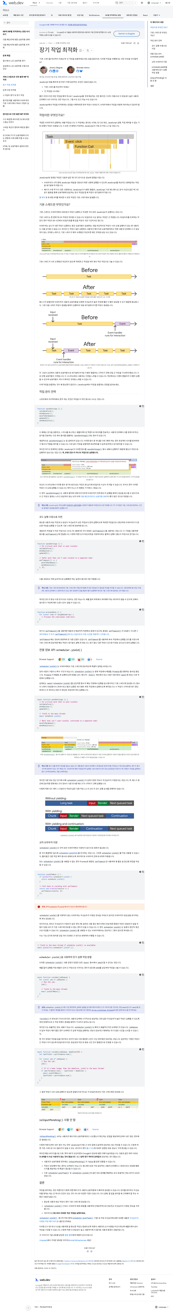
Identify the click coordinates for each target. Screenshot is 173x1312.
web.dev (42, 43)
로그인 (167, 3)
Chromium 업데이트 (137, 1287)
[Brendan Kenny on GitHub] (77, 72)
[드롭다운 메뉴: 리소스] (40, 2)
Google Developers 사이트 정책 (67, 1264)
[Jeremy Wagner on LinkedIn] (54, 72)
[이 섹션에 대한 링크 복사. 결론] (46, 1183)
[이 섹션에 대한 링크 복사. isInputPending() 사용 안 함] (78, 1120)
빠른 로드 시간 (18, 15)
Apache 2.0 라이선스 (129, 1261)
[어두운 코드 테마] (140, 406)
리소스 (35, 3)
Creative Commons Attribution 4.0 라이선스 (79, 1261)
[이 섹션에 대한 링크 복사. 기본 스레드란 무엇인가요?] (72, 204)
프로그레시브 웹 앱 (64, 15)
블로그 (85, 3)
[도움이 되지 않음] (138, 43)
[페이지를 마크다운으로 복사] (88, 51)
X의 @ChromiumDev (158, 1283)
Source (99, 659)
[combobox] (126, 3)
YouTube (154, 1287)
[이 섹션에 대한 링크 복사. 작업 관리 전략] (58, 392)
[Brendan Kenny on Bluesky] (81, 72)
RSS (152, 1296)
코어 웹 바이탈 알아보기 (37, 15)
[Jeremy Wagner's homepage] (57, 72)
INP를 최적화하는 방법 (113, 15)
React (145, 15)
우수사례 (96, 3)
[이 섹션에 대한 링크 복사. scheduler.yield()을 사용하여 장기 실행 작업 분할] (94, 957)
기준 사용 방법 (72, 3)
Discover (49, 3)
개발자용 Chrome (136, 1283)
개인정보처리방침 (46, 1307)
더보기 (155, 15)
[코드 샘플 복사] (143, 406)
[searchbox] (16, 23)
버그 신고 (112, 1283)
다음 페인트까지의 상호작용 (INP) (93, 496)
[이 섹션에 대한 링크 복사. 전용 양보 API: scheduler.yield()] (84, 650)
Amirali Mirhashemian (77, 1240)
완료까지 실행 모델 (73, 505)
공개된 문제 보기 (114, 1287)
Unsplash (43, 1240)
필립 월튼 (68, 1235)
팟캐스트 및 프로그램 (137, 1294)
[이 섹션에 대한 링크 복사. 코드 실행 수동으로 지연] (64, 517)
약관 (36, 1307)
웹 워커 (42, 197)
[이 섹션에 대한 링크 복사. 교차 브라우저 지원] (59, 842)
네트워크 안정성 (131, 15)
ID (52, 15)
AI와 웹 (5, 15)
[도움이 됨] (134, 43)
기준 (60, 3)
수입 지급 (80, 15)
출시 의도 (90, 1148)
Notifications (94, 15)
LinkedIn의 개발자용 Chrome (158, 1292)
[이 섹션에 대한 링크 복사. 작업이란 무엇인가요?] (66, 115)
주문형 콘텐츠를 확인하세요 (77, 25)
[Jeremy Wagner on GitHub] (50, 72)
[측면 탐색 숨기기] (28, 1307)
